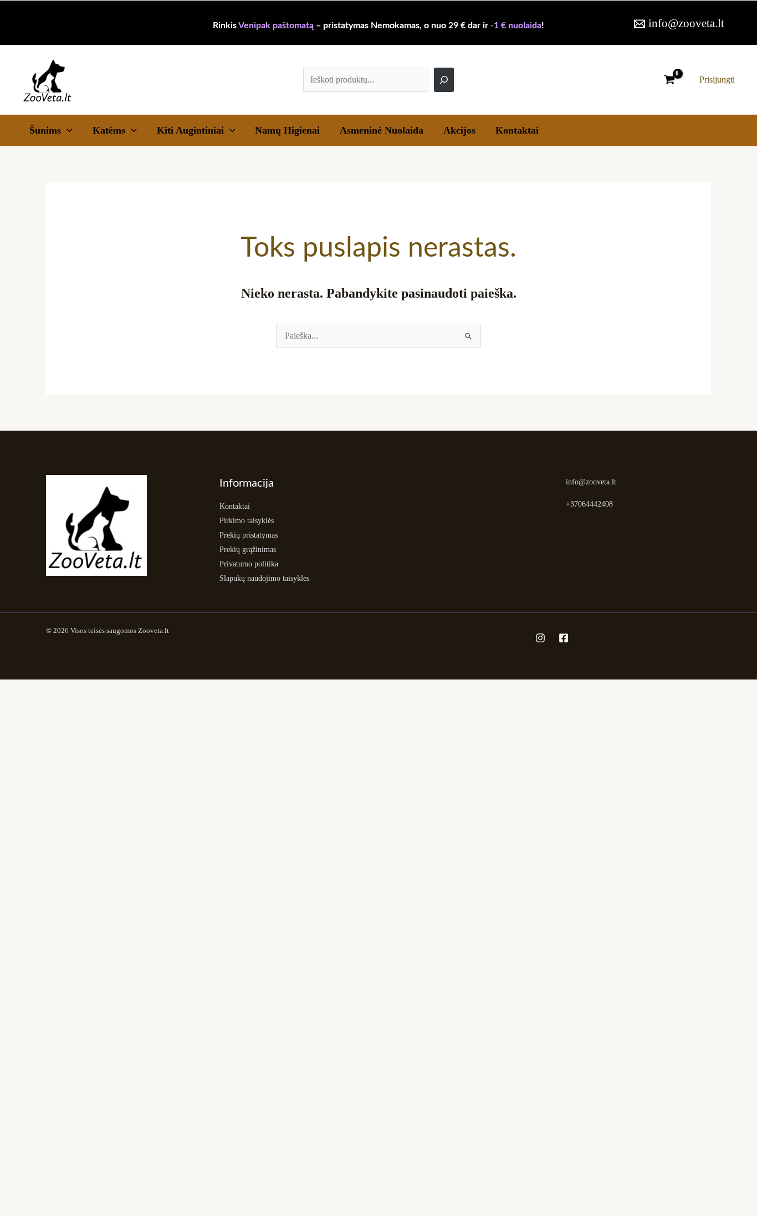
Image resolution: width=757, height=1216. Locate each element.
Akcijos (459, 130)
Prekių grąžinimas (247, 549)
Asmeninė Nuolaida (381, 130)
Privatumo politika (248, 564)
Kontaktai (517, 130)
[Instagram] (540, 638)
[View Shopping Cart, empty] (669, 79)
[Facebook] (564, 638)
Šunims (45, 130)
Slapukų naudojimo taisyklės (264, 578)
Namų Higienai (287, 130)
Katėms (109, 130)
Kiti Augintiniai (190, 130)
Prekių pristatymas (248, 535)
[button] (67, 130)
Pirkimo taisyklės (246, 521)
